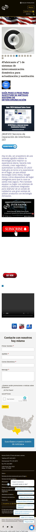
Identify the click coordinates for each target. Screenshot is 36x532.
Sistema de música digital (9, 479)
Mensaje (5, 370)
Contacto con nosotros (8, 497)
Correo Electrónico (9, 362)
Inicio (4, 473)
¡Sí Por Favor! (8, 390)
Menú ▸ (31, 7)
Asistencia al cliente (8, 494)
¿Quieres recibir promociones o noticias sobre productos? (18, 386)
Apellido (5, 354)
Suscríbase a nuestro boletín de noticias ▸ (18, 442)
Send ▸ (5, 407)
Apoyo (28, 14)
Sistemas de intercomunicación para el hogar (14, 476)
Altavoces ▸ (5, 482)
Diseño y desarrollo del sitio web (9, 520)
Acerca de (5, 500)
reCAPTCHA (6, 394)
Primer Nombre (8, 346)
